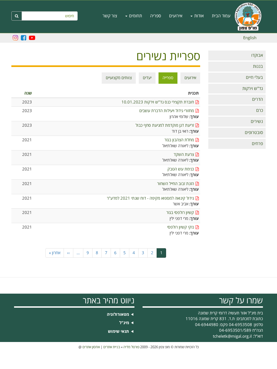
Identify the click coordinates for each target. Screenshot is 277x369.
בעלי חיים (254, 77)
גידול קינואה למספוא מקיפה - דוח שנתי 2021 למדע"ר (150, 198)
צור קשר (110, 16)
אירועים (175, 16)
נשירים (257, 121)
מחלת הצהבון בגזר (179, 140)
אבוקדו (257, 55)
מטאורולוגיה (118, 314)
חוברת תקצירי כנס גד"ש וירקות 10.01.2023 (157, 102)
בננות (258, 66)
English (249, 37)
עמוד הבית (221, 16)
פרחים (257, 143)
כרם (259, 110)
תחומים (135, 16)
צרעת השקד (184, 155)
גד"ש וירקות (252, 88)
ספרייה (168, 77)
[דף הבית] (250, 16)
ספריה (155, 16)
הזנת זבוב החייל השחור (175, 184)
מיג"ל (124, 323)
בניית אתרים (111, 347)
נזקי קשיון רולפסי (180, 227)
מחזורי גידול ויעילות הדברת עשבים (166, 111)
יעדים (147, 77)
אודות (198, 16)
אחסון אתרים (91, 347)
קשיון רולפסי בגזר (180, 213)
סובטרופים (254, 132)
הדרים (257, 99)
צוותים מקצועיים (119, 77)
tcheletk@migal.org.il (232, 336)
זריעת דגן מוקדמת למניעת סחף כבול (165, 125)
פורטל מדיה (131, 347)
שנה (28, 93)
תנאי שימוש (118, 331)
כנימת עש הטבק (180, 169)
